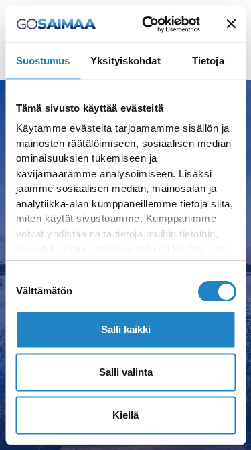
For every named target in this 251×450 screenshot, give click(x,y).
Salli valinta (126, 372)
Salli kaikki (126, 329)
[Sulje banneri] (231, 24)
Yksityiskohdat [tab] (125, 60)
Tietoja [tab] (208, 60)
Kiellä (125, 415)
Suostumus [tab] (43, 60)
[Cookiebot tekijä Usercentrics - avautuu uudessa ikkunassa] (147, 24)
